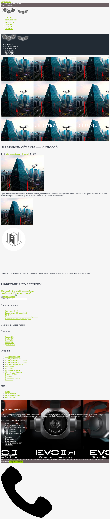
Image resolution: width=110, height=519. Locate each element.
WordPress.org (10, 397)
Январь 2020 (9, 337)
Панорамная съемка (12, 378)
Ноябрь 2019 (9, 339)
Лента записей (10, 394)
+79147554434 (10, 430)
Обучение (8, 376)
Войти (7, 392)
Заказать (9, 24)
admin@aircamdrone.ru (13, 433)
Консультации (10, 368)
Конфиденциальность (13, 443)
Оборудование (11, 20)
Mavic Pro (8, 315)
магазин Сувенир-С (8, 455)
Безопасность (10, 441)
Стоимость (9, 22)
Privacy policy (18, 461)
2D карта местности (12, 357)
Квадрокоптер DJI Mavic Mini (16, 313)
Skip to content (6, 2)
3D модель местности (13, 359)
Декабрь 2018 (10, 345)
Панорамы (9, 380)
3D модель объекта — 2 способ (17, 154)
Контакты (9, 29)
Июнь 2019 (9, 341)
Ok (11, 461)
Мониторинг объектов (13, 372)
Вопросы (8, 26)
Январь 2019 (9, 343)
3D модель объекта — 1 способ (16, 360)
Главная (8, 18)
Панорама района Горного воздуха (18, 319)
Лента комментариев (12, 395)
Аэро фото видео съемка (14, 364)
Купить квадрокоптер (13, 370)
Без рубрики (9, 366)
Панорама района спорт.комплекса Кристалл (21, 317)
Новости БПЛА (11, 374)
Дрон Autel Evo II (11, 311)
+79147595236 (10, 431)
